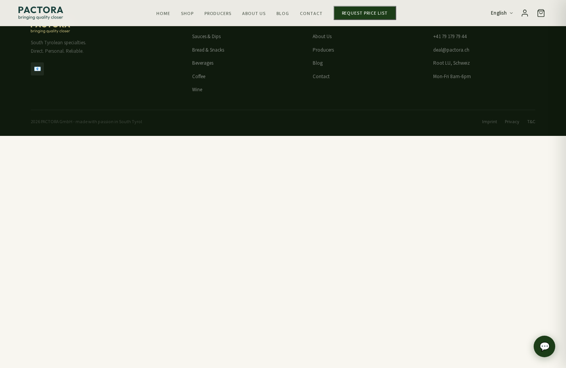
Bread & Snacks (208, 50)
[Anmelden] (524, 13)
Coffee (198, 76)
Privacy (512, 121)
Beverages (202, 63)
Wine (197, 89)
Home (163, 13)
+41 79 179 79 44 (450, 36)
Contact (311, 13)
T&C (531, 121)
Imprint (489, 121)
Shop (187, 13)
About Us (254, 13)
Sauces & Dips (206, 36)
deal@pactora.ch (451, 50)
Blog (282, 13)
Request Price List (365, 13)
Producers (218, 13)
